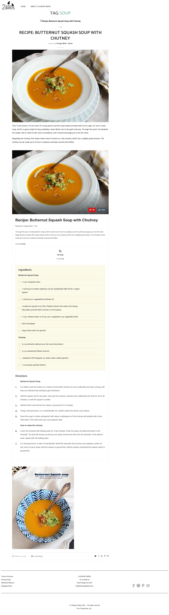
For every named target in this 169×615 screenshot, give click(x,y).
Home (23, 6)
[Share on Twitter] (102, 556)
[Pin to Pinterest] (105, 556)
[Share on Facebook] (99, 556)
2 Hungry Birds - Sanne (63, 43)
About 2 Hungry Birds (41, 6)
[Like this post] (95, 556)
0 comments (38, 556)
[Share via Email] (108, 556)
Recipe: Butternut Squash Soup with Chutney (60, 35)
